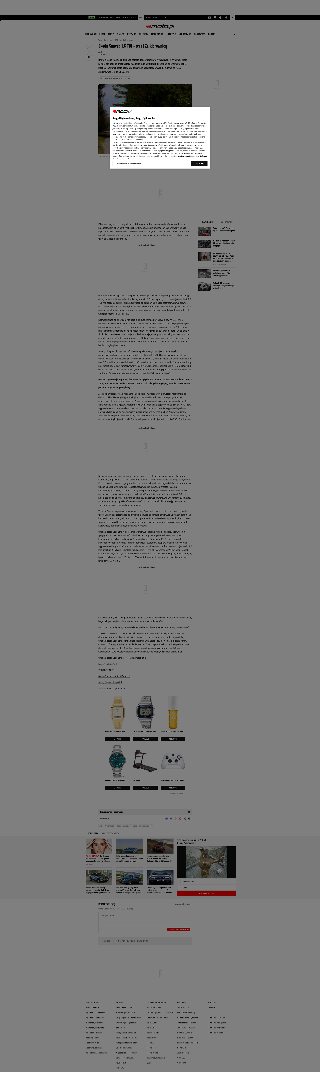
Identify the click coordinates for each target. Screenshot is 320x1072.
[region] (160, 138)
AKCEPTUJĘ (199, 164)
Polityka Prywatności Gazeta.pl (186, 156)
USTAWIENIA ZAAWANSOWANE (129, 164)
